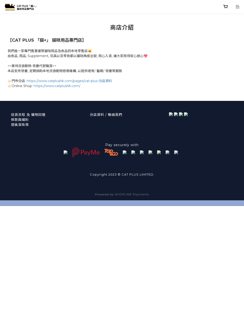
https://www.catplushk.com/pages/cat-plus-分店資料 (69, 81)
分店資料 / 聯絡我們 (106, 115)
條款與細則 (20, 120)
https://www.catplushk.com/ (57, 86)
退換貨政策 (20, 125)
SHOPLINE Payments (132, 194)
